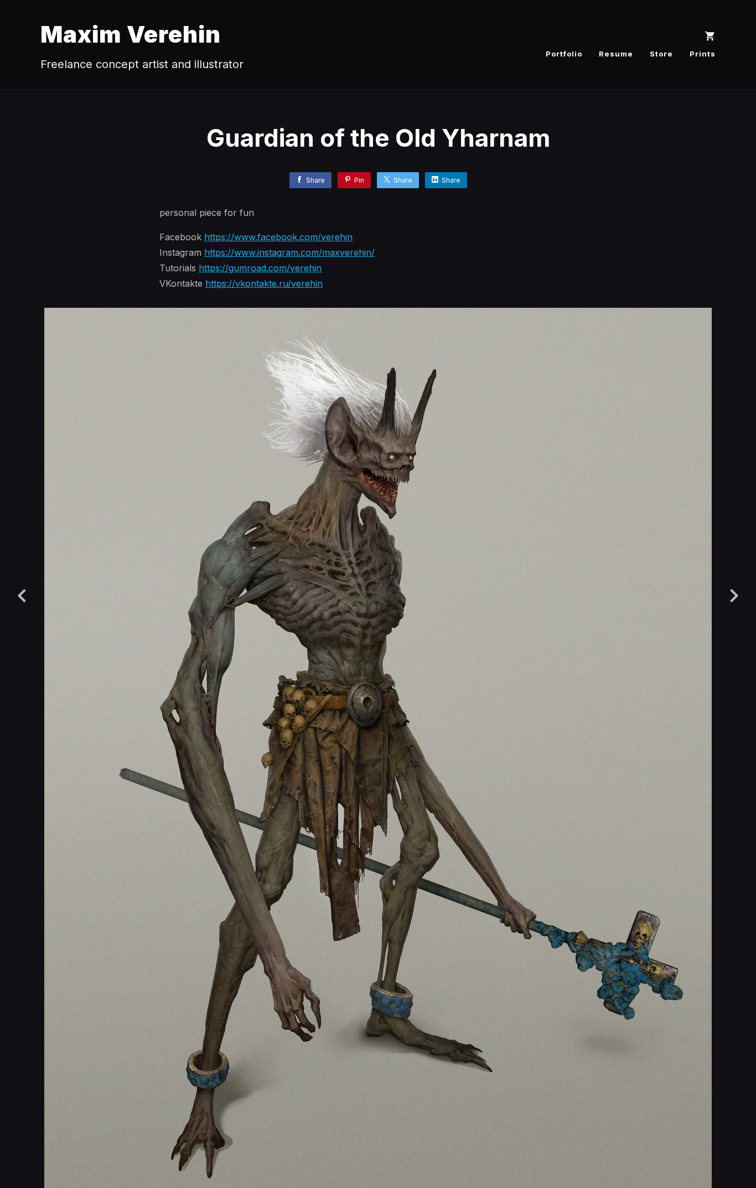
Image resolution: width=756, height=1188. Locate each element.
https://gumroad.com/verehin (260, 267)
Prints (703, 53)
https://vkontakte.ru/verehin (264, 283)
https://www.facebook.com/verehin (278, 236)
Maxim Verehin (130, 34)
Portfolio (564, 53)
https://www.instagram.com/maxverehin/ (289, 252)
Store (661, 53)
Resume (616, 53)
